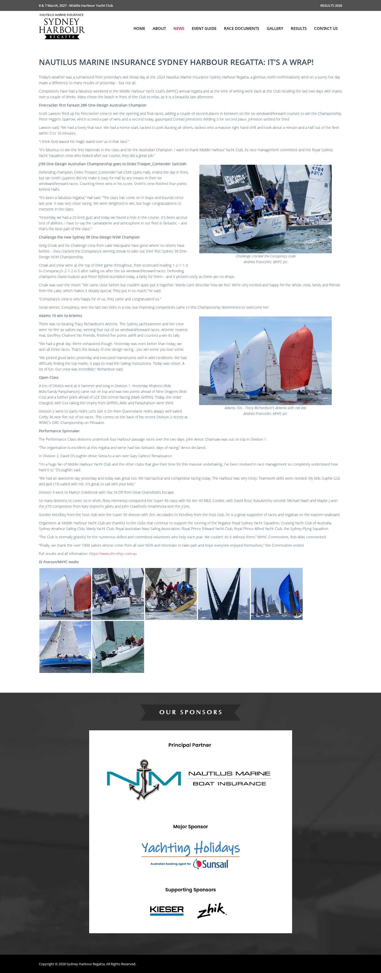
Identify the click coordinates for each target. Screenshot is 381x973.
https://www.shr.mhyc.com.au (113, 553)
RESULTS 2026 (331, 5)
